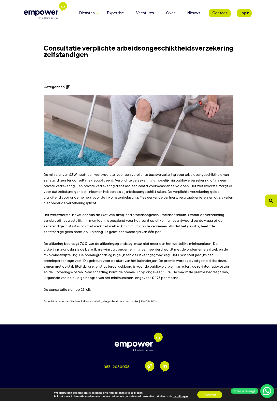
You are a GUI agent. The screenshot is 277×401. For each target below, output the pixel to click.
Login (244, 12)
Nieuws (193, 12)
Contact (219, 12)
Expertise (115, 12)
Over (170, 12)
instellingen (180, 396)
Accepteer (209, 395)
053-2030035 (116, 366)
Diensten (87, 12)
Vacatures (145, 12)
